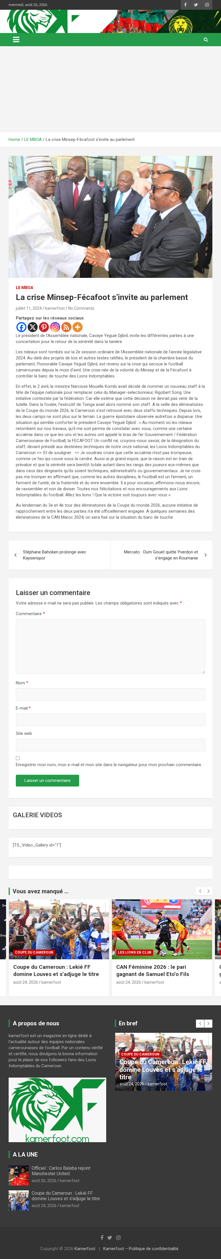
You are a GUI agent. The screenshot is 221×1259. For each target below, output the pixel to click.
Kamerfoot (85, 1248)
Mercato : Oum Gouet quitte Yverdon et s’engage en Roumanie (161, 555)
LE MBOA (24, 287)
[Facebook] (21, 327)
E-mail (23, 708)
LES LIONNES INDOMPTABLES (143, 952)
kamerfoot (55, 308)
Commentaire (30, 613)
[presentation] (200, 891)
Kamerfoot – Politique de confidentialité (140, 1248)
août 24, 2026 (25, 982)
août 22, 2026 (128, 982)
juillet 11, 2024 (29, 308)
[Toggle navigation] (16, 39)
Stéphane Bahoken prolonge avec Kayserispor (54, 555)
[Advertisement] (110, 89)
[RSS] (66, 327)
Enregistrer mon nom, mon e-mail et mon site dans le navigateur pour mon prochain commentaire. (109, 764)
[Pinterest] (44, 327)
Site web (24, 733)
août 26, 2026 (44, 1180)
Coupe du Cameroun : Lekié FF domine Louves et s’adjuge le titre (66, 1195)
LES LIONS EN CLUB (31, 952)
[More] (78, 327)
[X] (33, 327)
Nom (22, 682)
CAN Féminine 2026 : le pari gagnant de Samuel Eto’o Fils (49, 970)
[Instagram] (55, 327)
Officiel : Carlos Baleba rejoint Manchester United (61, 1170)
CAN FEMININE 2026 (135, 945)
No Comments (81, 308)
